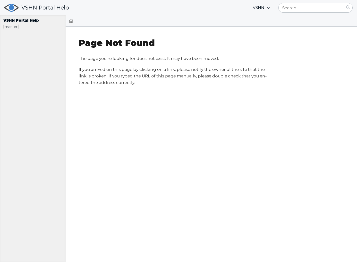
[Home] (71, 21)
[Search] (348, 8)
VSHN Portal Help (45, 7)
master (10, 26)
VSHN (258, 7)
